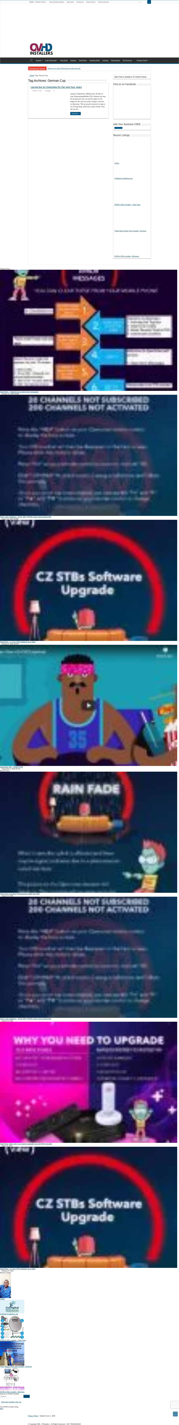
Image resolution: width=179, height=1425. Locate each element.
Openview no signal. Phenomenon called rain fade (63, 68)
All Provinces (127, 60)
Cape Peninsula (50, 60)
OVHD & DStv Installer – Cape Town (127, 205)
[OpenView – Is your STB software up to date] (88, 580)
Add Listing (70, 2)
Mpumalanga (115, 60)
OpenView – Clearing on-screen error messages (19, 392)
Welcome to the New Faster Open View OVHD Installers (31, 60)
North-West (83, 60)
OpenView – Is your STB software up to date (17, 642)
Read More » (75, 113)
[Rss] (132, 2)
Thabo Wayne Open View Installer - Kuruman (130, 231)
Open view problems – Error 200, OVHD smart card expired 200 (25, 517)
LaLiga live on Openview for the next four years (56, 87)
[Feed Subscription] (107, 80)
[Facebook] (135, 2)
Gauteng (73, 60)
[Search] (149, 2)
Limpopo (105, 60)
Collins (116, 163)
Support (38, 60)
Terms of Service (103, 2)
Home (31, 75)
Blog (1, 1409)
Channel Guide (142, 60)
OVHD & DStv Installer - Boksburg (126, 256)
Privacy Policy (90, 2)
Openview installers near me (11, 1402)
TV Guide (47, 90)
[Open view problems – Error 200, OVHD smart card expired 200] (88, 455)
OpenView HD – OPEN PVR (11, 767)
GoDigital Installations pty (123, 178)
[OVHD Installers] (41, 49)
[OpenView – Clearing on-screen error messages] (88, 330)
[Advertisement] (89, 25)
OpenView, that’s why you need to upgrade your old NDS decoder (26, 1144)
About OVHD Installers (56, 2)
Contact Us (80, 2)
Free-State (64, 60)
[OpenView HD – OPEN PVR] (88, 705)
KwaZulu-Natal (95, 60)
